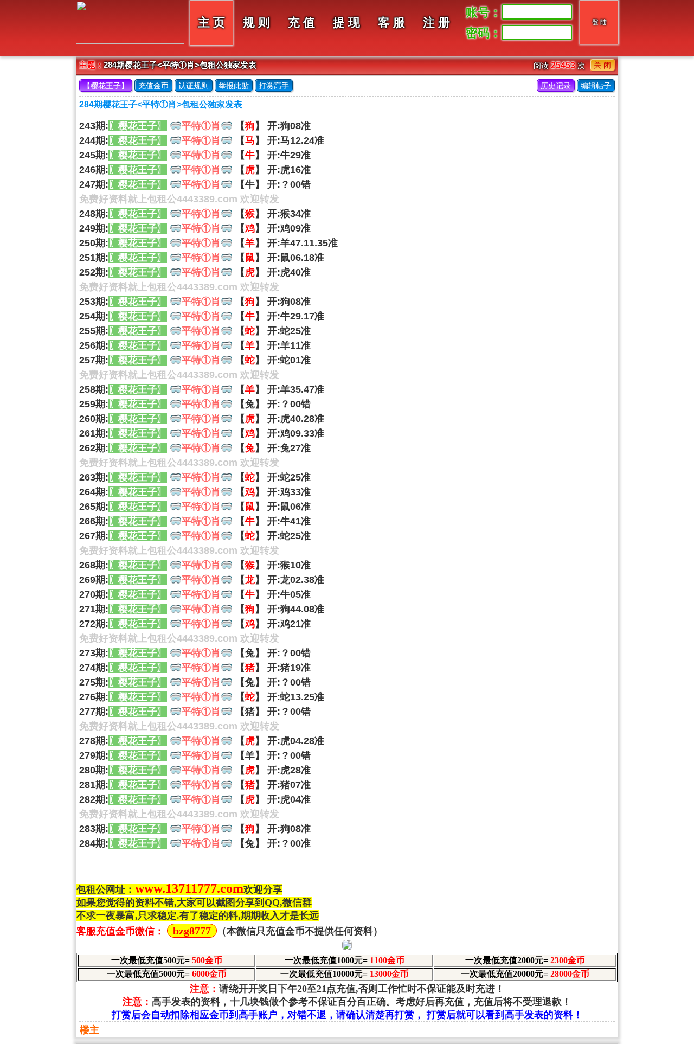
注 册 (436, 22)
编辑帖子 (596, 85)
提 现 (346, 22)
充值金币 (153, 85)
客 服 (391, 22)
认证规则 (193, 85)
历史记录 (556, 85)
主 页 (211, 22)
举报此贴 (234, 85)
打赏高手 (274, 85)
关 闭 (602, 65)
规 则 (256, 22)
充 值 (301, 22)
